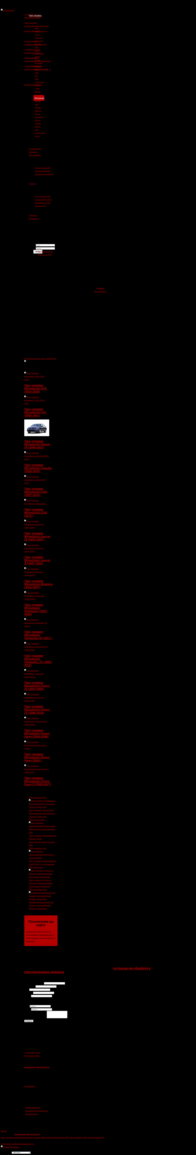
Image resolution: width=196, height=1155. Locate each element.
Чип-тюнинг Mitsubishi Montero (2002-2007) (38, 584)
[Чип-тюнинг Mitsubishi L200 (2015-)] (36, 503)
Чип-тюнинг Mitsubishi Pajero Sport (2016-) (37, 757)
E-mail (27, 996)
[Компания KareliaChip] (7, 10)
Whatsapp (29, 1055)
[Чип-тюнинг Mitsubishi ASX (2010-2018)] (36, 379)
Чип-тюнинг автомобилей (14, 1137)
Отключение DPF (60, 1137)
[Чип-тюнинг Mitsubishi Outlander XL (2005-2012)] (36, 650)
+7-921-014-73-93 (32, 49)
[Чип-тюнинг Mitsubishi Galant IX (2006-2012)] (36, 435)
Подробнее (29, 1086)
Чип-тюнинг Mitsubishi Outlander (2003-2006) (36, 609)
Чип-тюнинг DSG (78, 1137)
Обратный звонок (33, 84)
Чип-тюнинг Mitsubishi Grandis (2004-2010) (38, 468)
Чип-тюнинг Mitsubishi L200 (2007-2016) (35, 492)
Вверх (4, 1131)
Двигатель (29, 986)
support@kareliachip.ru (36, 1110)
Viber (37, 17)
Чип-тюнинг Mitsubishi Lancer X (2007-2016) (37, 560)
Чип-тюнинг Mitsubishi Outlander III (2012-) (38, 635)
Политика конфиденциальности (17, 1144)
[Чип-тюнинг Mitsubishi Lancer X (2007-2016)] (36, 551)
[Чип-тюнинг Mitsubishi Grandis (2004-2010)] (36, 459)
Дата (26, 1006)
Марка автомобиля (34, 983)
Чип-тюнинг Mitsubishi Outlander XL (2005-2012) (38, 660)
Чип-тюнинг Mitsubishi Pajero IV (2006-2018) (37, 709)
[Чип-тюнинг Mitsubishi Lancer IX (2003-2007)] (36, 527)
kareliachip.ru (32, 1114)
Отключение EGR (95, 1137)
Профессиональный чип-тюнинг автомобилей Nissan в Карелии (41, 905)
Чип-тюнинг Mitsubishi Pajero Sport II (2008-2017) (37, 781)
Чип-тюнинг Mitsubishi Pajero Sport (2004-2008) (37, 733)
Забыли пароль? (45, 251)
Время (27, 1009)
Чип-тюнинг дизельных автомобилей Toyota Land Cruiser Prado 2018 (42, 813)
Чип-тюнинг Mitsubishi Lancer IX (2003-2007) (37, 536)
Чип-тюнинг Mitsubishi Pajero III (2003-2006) (37, 686)
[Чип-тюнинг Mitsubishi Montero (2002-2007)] (36, 575)
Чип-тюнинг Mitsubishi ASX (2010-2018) (35, 388)
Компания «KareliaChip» (37, 1067)
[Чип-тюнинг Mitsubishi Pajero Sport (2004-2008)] (36, 724)
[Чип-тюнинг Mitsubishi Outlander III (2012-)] (36, 626)
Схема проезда (32, 1107)
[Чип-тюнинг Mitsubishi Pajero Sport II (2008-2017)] (36, 772)
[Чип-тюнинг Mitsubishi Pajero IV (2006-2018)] (36, 700)
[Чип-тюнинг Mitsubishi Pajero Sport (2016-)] (36, 748)
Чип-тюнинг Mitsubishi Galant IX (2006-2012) (37, 444)
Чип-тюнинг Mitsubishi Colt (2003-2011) (35, 412)
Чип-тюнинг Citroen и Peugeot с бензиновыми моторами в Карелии (41, 883)
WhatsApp (29, 17)
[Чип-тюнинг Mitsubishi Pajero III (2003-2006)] (36, 677)
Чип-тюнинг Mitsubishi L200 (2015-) (35, 512)
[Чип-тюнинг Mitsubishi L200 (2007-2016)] (36, 483)
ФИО (26, 989)
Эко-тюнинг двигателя (39, 1137)
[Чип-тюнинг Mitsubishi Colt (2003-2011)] (36, 403)
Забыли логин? (45, 255)
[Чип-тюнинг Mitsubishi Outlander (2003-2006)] (36, 599)
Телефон (28, 992)
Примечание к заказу (35, 1017)
